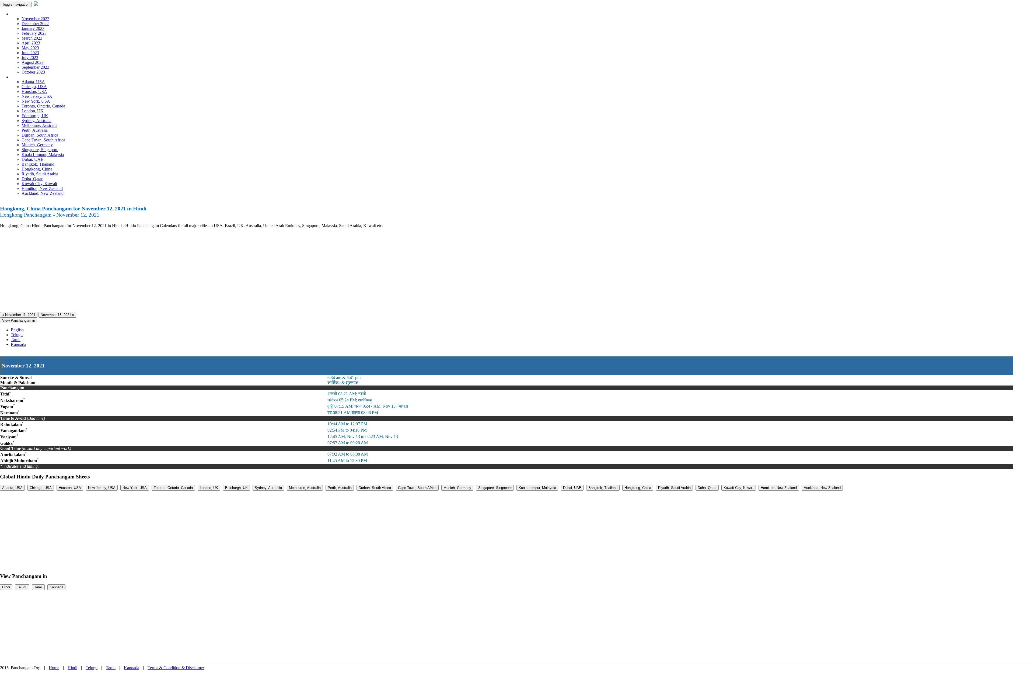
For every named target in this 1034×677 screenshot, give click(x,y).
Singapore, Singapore (40, 149)
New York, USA (36, 101)
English (17, 330)
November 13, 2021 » (57, 315)
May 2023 (30, 48)
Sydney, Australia (36, 120)
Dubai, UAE (32, 159)
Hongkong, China (37, 169)
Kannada (18, 344)
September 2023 (35, 67)
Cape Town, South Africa (43, 140)
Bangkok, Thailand (38, 164)
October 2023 (33, 72)
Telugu (17, 334)
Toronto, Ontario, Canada (43, 106)
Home (54, 667)
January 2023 (33, 28)
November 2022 (35, 18)
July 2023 (30, 57)
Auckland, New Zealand (43, 193)
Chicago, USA (34, 86)
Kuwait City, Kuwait (39, 183)
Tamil (15, 339)
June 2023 (30, 52)
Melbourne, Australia (39, 125)
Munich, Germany (37, 145)
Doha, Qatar (32, 178)
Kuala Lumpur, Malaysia (43, 154)
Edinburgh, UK (35, 115)
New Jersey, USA (37, 96)
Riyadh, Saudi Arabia (40, 174)
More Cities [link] (21, 77)
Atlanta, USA (33, 81)
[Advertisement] (161, 270)
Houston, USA (34, 91)
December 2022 (35, 23)
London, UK (33, 111)
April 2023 (31, 43)
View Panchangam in (18, 320)
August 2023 (33, 62)
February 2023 (34, 33)
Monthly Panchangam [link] (29, 14)
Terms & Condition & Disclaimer (176, 667)
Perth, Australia (35, 130)
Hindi (6, 587)
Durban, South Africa (40, 135)
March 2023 (32, 38)
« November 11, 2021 (18, 315)
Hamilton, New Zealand (42, 188)
